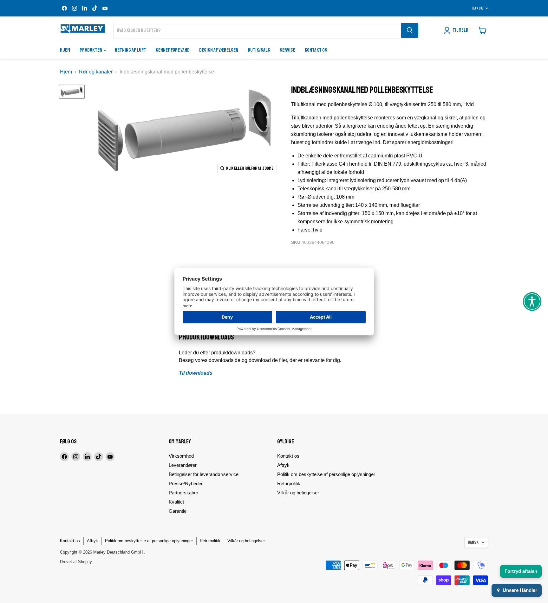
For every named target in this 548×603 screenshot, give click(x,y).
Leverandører (183, 465)
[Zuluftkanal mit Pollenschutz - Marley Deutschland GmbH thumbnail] (71, 91)
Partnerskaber (183, 492)
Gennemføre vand (173, 50)
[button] (532, 301)
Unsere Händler (520, 590)
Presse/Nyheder (186, 483)
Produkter (91, 50)
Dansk (477, 8)
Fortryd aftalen (521, 571)
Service (287, 50)
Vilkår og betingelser (298, 492)
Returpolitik (288, 483)
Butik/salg (259, 50)
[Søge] (409, 30)
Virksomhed (181, 456)
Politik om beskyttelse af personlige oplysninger (326, 474)
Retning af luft (130, 50)
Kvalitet (176, 502)
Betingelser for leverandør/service (203, 474)
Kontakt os (316, 50)
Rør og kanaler (96, 71)
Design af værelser (218, 50)
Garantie (177, 511)
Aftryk (283, 465)
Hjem (65, 50)
